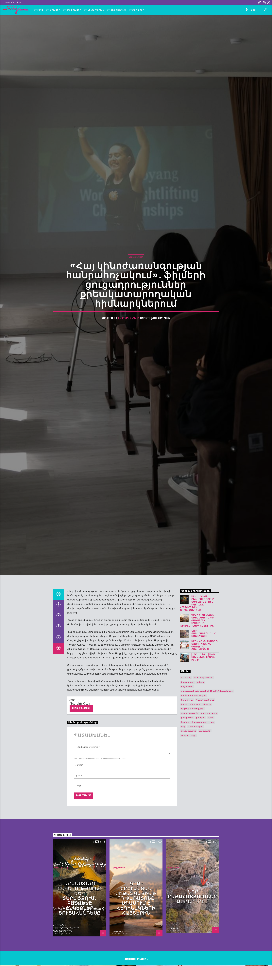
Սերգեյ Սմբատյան (191, 732)
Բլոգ (40, 9)
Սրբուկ (207, 732)
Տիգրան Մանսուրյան (192, 737)
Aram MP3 (186, 706)
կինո (210, 746)
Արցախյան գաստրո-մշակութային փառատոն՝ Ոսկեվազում (204, 673)
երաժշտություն (209, 741)
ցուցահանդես (188, 759)
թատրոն (200, 746)
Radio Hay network (203, 706)
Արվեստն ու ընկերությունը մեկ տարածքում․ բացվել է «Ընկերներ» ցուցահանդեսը (197, 631)
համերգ (185, 750)
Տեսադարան (96, 9)
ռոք (183, 754)
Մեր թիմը (138, 9)
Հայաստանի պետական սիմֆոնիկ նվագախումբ (207, 719)
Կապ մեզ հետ (13, 2)
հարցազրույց (199, 750)
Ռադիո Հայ (128, 331)
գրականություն (189, 741)
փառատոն (204, 759)
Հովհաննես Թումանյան (193, 723)
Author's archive (81, 736)
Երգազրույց (118, 9)
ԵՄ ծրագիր (74, 9)
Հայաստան (187, 714)
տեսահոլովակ (195, 754)
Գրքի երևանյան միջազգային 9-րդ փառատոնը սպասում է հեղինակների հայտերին (198, 648)
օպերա (185, 763)
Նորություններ (136, 270)
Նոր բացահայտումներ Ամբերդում (203, 662)
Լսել (253, 9)
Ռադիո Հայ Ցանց (205, 728)
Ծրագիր (54, 9)
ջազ (212, 750)
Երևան (200, 710)
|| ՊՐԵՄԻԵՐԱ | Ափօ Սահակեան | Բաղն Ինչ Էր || (203, 685)
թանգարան (187, 746)
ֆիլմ (194, 763)
